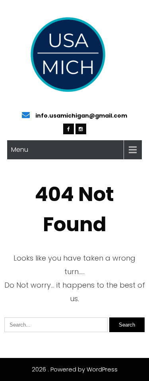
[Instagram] (80, 129)
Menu (19, 149)
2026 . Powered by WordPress (75, 369)
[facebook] (68, 129)
